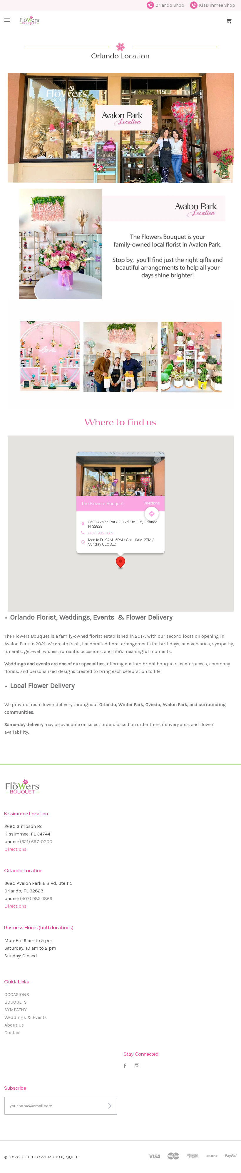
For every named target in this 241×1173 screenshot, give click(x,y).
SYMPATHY (15, 1009)
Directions (15, 849)
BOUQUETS (15, 1002)
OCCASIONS (16, 994)
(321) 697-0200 (36, 841)
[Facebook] (125, 1066)
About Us (14, 1025)
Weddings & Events (25, 1017)
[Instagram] (137, 1066)
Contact (12, 1032)
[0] (228, 20)
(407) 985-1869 (100, 533)
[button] (120, 563)
